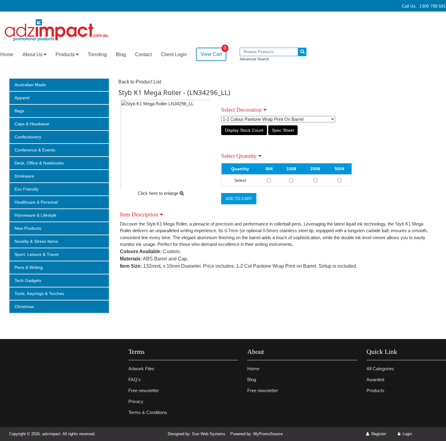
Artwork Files (141, 368)
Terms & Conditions (147, 412)
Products (66, 54)
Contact (143, 54)
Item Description (140, 214)
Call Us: (424, 6)
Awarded (375, 379)
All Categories (380, 368)
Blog (121, 54)
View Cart (213, 52)
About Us (33, 54)
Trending (97, 54)
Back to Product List (139, 81)
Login (406, 434)
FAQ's (134, 379)
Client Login (174, 54)
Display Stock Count (244, 130)
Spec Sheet (283, 130)
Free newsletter (143, 390)
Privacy (136, 401)
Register (378, 434)
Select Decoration (242, 110)
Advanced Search (254, 59)
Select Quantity (239, 156)
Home (6, 54)
